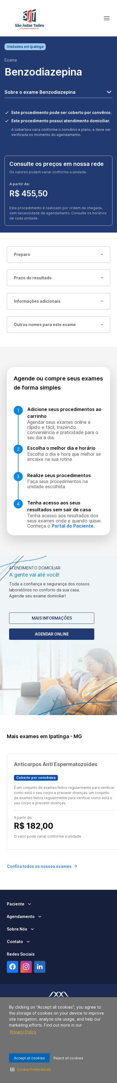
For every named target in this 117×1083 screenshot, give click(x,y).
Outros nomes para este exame (45, 324)
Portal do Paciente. (73, 526)
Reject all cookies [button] (68, 1058)
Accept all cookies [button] (29, 1058)
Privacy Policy (23, 1031)
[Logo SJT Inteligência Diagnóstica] (29, 18)
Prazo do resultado (33, 277)
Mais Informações (52, 618)
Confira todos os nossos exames (39, 866)
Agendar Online (52, 634)
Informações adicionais (37, 301)
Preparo (22, 254)
